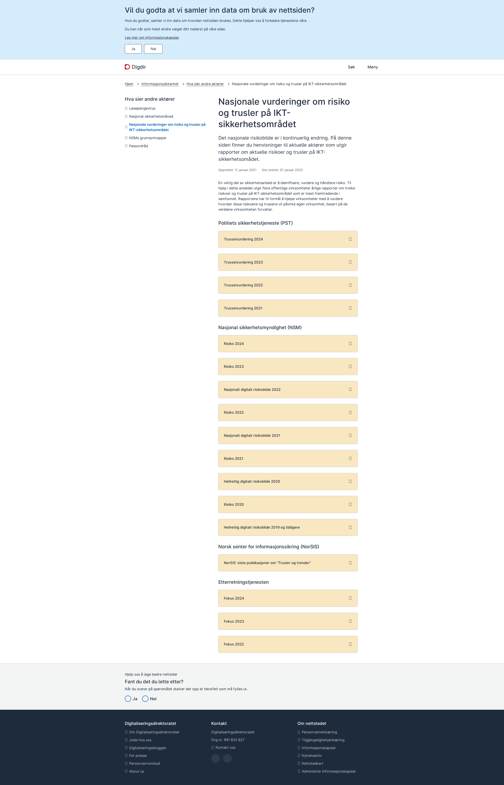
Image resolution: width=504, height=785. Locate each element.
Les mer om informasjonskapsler (152, 37)
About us (136, 771)
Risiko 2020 (234, 504)
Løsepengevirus (142, 108)
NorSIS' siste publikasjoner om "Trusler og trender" (267, 563)
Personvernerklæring (319, 732)
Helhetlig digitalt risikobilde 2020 (252, 481)
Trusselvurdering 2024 (243, 239)
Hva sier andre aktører (205, 84)
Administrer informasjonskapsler (329, 771)
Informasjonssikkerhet (160, 84)
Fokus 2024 (234, 598)
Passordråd (138, 146)
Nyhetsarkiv (312, 755)
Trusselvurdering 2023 (243, 262)
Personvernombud (144, 763)
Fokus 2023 (234, 621)
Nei (153, 49)
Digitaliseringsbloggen (147, 748)
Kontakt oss (225, 747)
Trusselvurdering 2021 (243, 308)
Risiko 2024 (234, 344)
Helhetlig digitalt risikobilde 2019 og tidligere (262, 527)
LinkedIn (227, 760)
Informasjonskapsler (319, 748)
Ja (133, 49)
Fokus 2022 (234, 644)
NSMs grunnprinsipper (148, 138)
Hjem (129, 84)
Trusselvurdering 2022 (243, 285)
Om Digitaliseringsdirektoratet (154, 732)
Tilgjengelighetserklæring (323, 740)
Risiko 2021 (233, 458)
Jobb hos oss (140, 740)
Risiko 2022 (234, 412)
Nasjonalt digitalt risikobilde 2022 (252, 389)
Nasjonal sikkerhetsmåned (151, 116)
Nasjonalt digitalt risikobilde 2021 (252, 435)
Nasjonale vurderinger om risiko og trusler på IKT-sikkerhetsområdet (289, 84)
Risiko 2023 (234, 366)
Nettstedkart (312, 763)
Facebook (215, 760)
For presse (138, 755)
